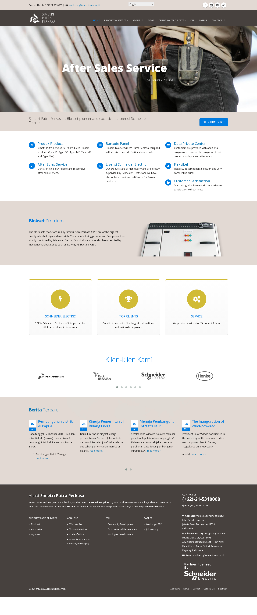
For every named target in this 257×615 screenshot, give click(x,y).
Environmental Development (123, 529)
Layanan (35, 534)
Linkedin (217, 5)
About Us (138, 20)
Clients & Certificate (171, 20)
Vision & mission (78, 529)
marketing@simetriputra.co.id (84, 5)
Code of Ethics (76, 534)
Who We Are (76, 524)
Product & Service (115, 20)
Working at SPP (154, 524)
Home (96, 20)
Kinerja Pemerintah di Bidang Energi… (106, 423)
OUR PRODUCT (213, 122)
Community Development (121, 524)
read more (42, 458)
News (151, 20)
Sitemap (222, 588)
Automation (37, 529)
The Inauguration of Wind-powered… (208, 423)
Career (203, 20)
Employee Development (120, 534)
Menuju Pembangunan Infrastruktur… (158, 423)
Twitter (223, 5)
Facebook (205, 5)
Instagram (211, 5)
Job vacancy (152, 529)
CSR (192, 20)
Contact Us (218, 20)
